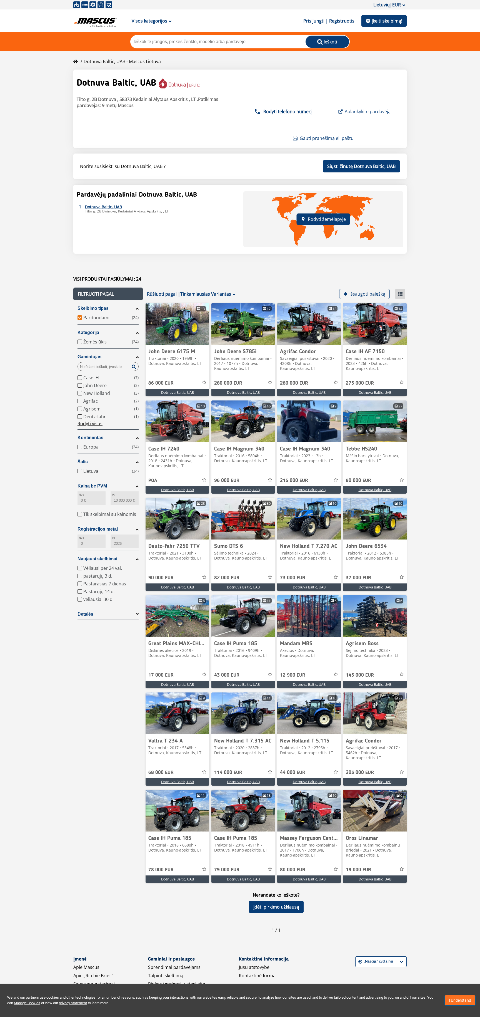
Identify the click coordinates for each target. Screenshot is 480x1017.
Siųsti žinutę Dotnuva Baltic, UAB (361, 166)
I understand (460, 1000)
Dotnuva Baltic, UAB (177, 392)
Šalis (83, 461)
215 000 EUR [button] (294, 480)
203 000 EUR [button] (360, 772)
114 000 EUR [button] (228, 772)
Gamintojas (89, 356)
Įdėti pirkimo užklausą (276, 907)
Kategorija (88, 332)
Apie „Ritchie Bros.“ (93, 976)
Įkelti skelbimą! (387, 21)
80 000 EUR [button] (358, 480)
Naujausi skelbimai (97, 558)
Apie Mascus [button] (86, 967)
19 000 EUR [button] (358, 869)
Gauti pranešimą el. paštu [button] (327, 138)
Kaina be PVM (92, 486)
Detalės (85, 614)
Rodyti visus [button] (90, 423)
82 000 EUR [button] (226, 577)
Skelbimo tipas (93, 308)
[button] (108, 294)
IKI (113, 494)
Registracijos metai (98, 529)
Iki (113, 537)
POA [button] (152, 480)
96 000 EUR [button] (226, 480)
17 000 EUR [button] (161, 675)
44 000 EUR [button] (292, 772)
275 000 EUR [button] (360, 383)
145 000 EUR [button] (360, 675)
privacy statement (73, 1003)
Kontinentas (90, 437)
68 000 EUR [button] (161, 772)
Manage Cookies (27, 1003)
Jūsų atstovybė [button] (254, 967)
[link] (177, 324)
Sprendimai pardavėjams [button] (174, 967)
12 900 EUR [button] (292, 675)
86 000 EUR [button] (161, 383)
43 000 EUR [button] (226, 675)
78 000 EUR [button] (161, 869)
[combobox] (359, 961)
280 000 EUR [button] (228, 383)
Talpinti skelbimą (165, 976)
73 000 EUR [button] (292, 577)
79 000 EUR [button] (226, 869)
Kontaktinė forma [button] (257, 976)
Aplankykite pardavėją (368, 111)
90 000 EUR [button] (161, 577)
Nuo (81, 494)
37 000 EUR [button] (358, 577)
